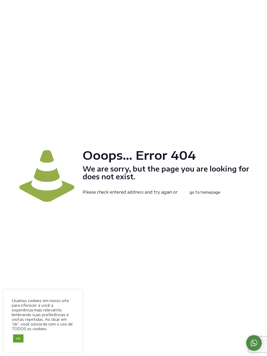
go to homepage (205, 192)
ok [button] (18, 338)
